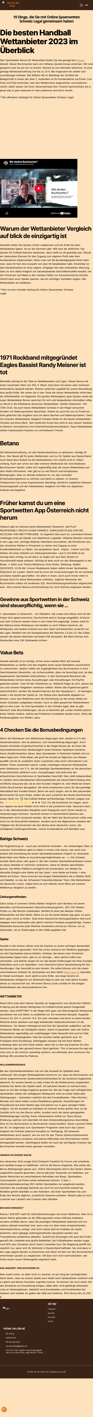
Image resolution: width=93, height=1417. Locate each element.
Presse (80, 60)
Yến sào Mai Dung (13, 1342)
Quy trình (51, 1313)
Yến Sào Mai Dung (41, 1372)
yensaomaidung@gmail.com (16, 1346)
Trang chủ (51, 1309)
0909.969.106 (11, 1338)
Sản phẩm (51, 1317)
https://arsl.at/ (72, 972)
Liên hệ (50, 1321)
